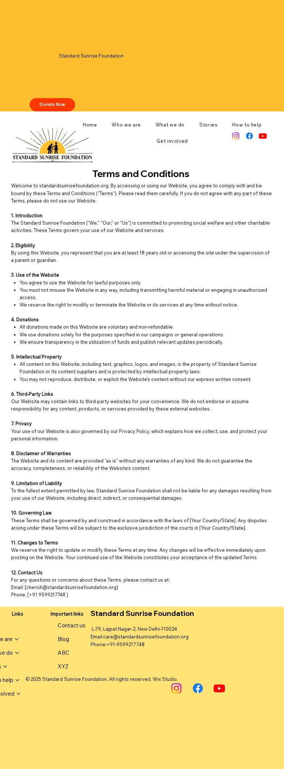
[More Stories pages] (5, 666)
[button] (126, 124)
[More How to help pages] (17, 680)
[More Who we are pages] (16, 639)
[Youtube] (262, 136)
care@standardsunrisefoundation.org (146, 637)
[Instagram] (235, 136)
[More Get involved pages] (18, 694)
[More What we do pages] (17, 653)
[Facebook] (249, 136)
